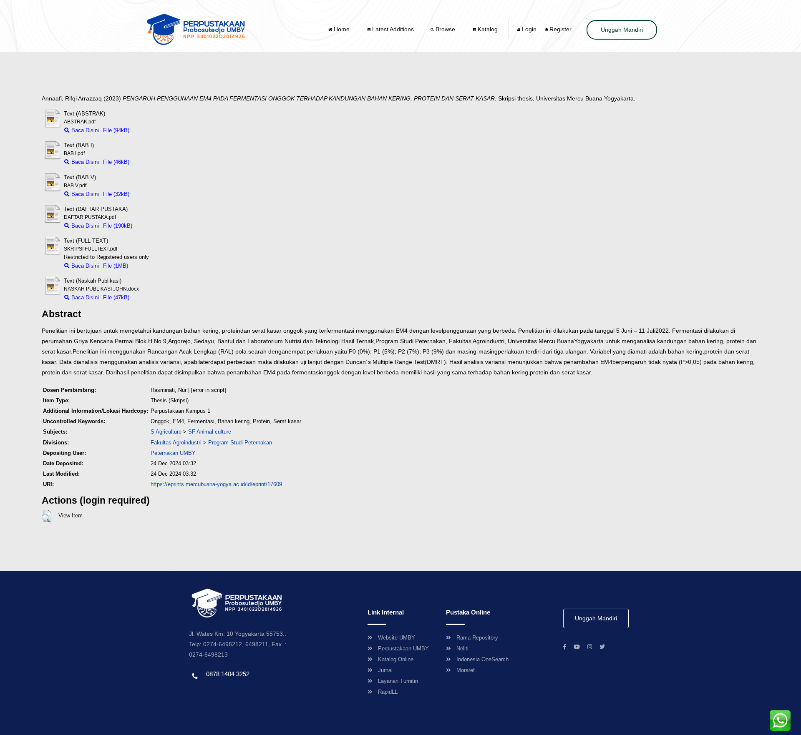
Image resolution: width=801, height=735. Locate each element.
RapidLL (388, 692)
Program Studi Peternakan (240, 442)
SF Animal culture (209, 432)
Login (528, 29)
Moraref (465, 670)
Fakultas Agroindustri (176, 442)
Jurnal (385, 670)
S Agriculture (166, 432)
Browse (445, 29)
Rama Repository (477, 638)
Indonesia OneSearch (482, 659)
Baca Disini (84, 130)
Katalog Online (395, 659)
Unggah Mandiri (622, 29)
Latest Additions (392, 29)
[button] (46, 516)
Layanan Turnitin (398, 681)
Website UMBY (396, 638)
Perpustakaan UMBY (403, 648)
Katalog (487, 29)
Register (560, 29)
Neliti (462, 648)
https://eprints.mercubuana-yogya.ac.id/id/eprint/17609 (216, 484)
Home (341, 29)
